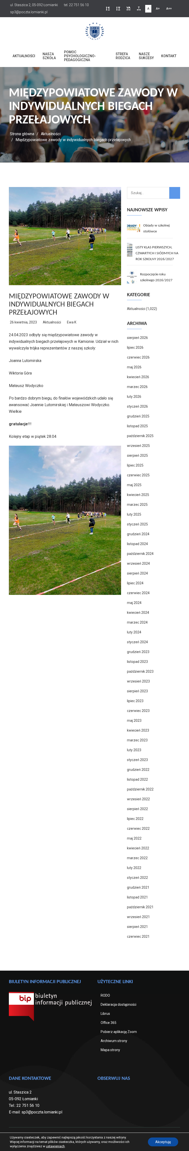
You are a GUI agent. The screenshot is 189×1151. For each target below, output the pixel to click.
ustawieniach (55, 1146)
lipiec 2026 (135, 347)
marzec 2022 (137, 858)
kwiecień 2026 (138, 377)
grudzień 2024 (138, 534)
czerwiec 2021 (138, 936)
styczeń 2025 (137, 524)
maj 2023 (134, 721)
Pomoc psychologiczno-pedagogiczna (80, 56)
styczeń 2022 (137, 878)
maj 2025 (134, 485)
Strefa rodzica (123, 56)
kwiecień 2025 (138, 495)
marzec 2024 (137, 622)
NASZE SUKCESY (146, 56)
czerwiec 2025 (138, 475)
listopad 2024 (137, 544)
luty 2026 (134, 397)
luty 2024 (134, 632)
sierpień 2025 (137, 455)
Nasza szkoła (49, 56)
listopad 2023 (137, 662)
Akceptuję (163, 1142)
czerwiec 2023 (138, 711)
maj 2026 (134, 367)
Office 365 (108, 1023)
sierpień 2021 (137, 927)
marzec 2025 (137, 505)
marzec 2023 (137, 740)
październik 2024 (140, 554)
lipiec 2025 (135, 465)
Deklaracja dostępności (118, 1004)
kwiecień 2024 (138, 613)
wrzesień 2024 (138, 563)
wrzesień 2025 (138, 446)
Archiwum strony (114, 1041)
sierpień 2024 (137, 573)
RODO (105, 995)
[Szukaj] (174, 193)
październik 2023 (140, 671)
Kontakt (168, 56)
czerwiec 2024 (138, 593)
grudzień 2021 (138, 887)
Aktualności (24, 56)
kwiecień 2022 (138, 848)
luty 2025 (134, 514)
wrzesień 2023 (138, 681)
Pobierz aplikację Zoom (119, 1032)
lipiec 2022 (135, 819)
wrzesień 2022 (138, 799)
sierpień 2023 (137, 691)
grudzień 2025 (138, 416)
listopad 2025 (137, 426)
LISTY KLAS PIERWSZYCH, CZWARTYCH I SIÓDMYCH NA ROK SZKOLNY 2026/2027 (157, 253)
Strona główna (22, 134)
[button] (108, 9)
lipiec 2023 (135, 701)
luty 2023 (134, 750)
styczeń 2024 (137, 642)
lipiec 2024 (135, 583)
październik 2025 (140, 436)
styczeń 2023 (137, 760)
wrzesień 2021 (138, 917)
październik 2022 (140, 789)
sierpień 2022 (137, 809)
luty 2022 (134, 868)
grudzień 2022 (138, 770)
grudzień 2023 (138, 652)
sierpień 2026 (137, 338)
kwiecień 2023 (138, 730)
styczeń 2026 (137, 406)
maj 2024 (134, 603)
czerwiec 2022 (138, 828)
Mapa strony (110, 1050)
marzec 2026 (137, 387)
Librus (105, 1014)
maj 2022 (134, 838)
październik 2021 (140, 907)
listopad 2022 (137, 779)
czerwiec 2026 (138, 357)
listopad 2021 (137, 897)
